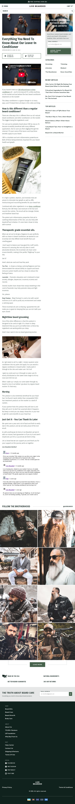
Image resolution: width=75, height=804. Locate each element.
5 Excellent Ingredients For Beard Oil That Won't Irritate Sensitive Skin (58, 91)
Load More (37, 665)
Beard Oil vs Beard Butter (54, 133)
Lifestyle (48, 68)
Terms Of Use (10, 755)
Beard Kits (9, 709)
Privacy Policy (7, 787)
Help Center (9, 745)
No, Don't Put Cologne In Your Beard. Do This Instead (58, 97)
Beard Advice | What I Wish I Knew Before (57, 122)
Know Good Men (66, 72)
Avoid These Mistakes (55, 51)
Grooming (48, 64)
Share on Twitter (33, 56)
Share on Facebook (12, 56)
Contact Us (9, 748)
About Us (8, 727)
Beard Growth (10, 715)
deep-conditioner (35, 206)
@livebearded (68, 506)
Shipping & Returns (12, 752)
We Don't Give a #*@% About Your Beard (57, 112)
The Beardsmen (51, 72)
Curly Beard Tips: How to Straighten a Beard (58, 128)
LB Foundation (10, 733)
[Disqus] (21, 473)
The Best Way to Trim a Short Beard (58, 117)
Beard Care (9, 712)
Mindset (63, 68)
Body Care (8, 719)
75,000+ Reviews (11, 730)
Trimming (64, 64)
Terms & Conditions (66, 787)
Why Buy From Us (11, 737)
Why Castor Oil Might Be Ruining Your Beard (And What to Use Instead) (58, 85)
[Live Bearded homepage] (37, 783)
